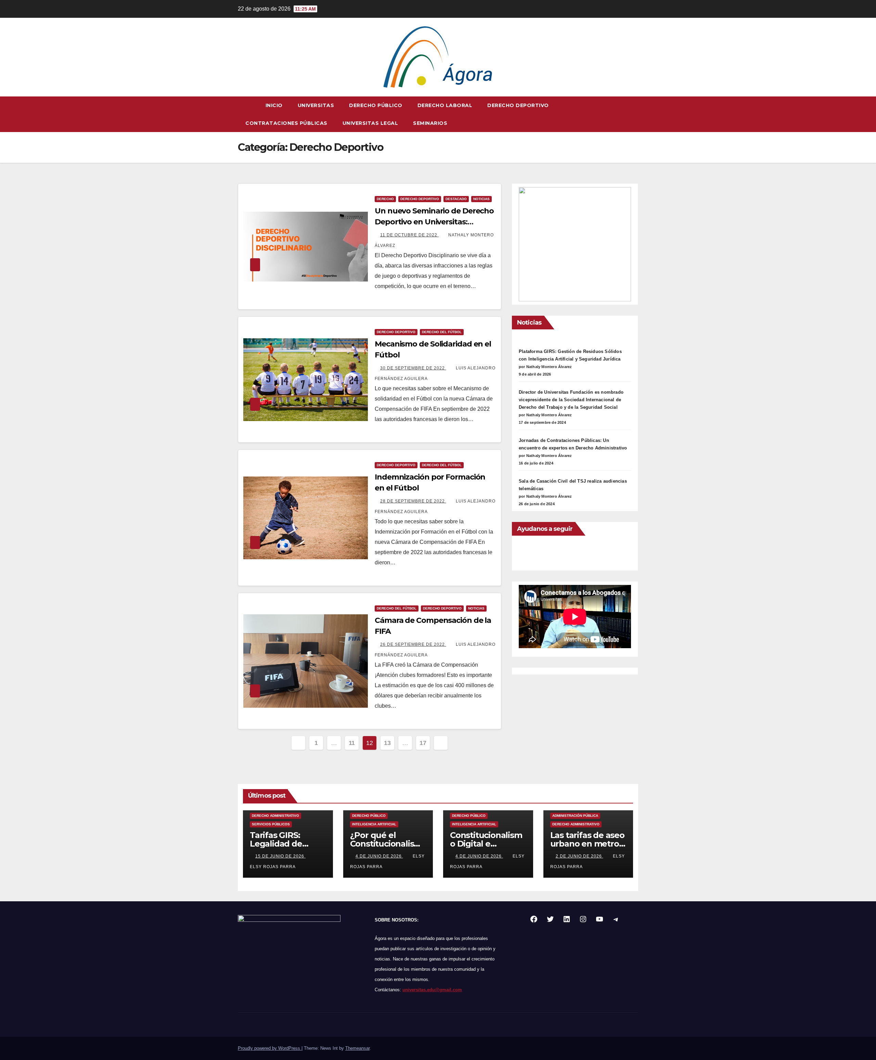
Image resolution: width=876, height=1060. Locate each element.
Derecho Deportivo (518, 105)
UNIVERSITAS (316, 105)
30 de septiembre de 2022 (413, 368)
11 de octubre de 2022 (409, 235)
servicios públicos (271, 824)
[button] (633, 114)
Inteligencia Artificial (374, 824)
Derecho (385, 199)
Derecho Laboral (445, 105)
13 (387, 743)
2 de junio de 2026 (579, 856)
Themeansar (357, 1048)
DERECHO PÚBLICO (375, 105)
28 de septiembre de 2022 (413, 501)
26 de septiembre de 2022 (413, 644)
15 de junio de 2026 (280, 856)
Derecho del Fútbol (442, 332)
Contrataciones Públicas (286, 123)
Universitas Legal (370, 123)
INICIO (274, 105)
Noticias (481, 199)
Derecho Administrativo (275, 815)
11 (352, 743)
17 (423, 743)
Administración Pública (575, 815)
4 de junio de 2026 (379, 856)
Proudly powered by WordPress (269, 1048)
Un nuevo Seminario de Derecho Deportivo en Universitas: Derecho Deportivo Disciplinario (434, 221)
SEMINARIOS (430, 123)
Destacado (456, 199)
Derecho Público (369, 815)
